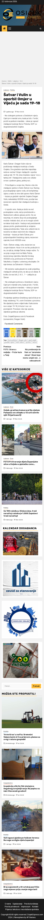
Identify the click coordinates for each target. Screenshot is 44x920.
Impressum (25, 906)
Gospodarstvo (8, 783)
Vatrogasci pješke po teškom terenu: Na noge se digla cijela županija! (21, 839)
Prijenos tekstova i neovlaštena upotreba (22, 909)
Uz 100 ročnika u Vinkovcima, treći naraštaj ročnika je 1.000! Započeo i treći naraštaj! (21, 513)
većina (34, 342)
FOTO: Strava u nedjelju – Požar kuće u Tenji (13, 351)
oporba (28, 342)
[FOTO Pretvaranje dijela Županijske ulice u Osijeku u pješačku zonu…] (22, 439)
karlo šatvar (20, 342)
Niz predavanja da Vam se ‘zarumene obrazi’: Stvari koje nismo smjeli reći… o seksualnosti (31, 354)
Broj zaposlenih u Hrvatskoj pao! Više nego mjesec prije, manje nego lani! (21, 888)
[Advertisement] (22, 54)
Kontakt (35, 906)
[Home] (4, 28)
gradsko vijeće (9, 342)
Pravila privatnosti (12, 906)
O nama (8, 904)
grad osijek (32, 340)
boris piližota (12, 340)
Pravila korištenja (31, 904)
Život (11, 407)
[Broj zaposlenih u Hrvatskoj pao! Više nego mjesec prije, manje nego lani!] (22, 865)
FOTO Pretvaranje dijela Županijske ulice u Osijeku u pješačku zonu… (21, 463)
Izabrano (6, 90)
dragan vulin (23, 340)
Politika (12, 90)
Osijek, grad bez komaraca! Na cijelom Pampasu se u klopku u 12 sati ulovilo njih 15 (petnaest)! (22, 412)
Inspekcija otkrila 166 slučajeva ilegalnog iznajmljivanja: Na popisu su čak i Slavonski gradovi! (22, 788)
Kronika (6, 731)
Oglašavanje (17, 904)
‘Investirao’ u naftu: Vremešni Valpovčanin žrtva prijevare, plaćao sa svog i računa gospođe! (22, 737)
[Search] (40, 28)
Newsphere (19, 917)
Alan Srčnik (20, 112)
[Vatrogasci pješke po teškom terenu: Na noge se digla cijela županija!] (22, 815)
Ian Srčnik (21, 743)
